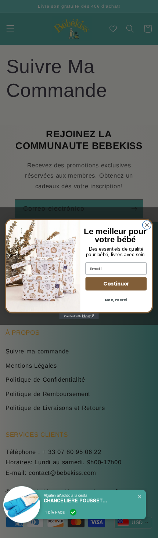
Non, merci (116, 300)
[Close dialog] (147, 225)
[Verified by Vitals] (73, 510)
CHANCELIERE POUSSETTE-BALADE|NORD (77, 499)
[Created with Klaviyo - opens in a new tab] (79, 316)
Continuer (116, 283)
